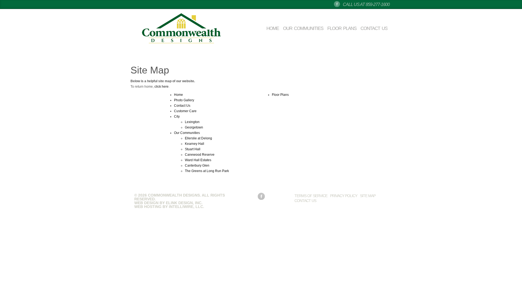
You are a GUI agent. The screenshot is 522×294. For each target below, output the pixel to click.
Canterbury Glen (197, 165)
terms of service (310, 196)
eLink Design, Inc (183, 203)
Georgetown (194, 127)
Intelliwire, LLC (186, 206)
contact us (305, 200)
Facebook (337, 4)
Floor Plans (341, 28)
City (177, 116)
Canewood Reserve (200, 155)
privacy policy (343, 196)
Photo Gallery (184, 100)
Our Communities (303, 28)
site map (367, 196)
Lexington (192, 122)
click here (161, 86)
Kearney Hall (194, 144)
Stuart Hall (192, 149)
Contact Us (374, 28)
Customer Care (185, 111)
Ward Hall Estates (198, 160)
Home (272, 28)
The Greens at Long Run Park (207, 171)
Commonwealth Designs (181, 28)
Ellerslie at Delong (198, 138)
